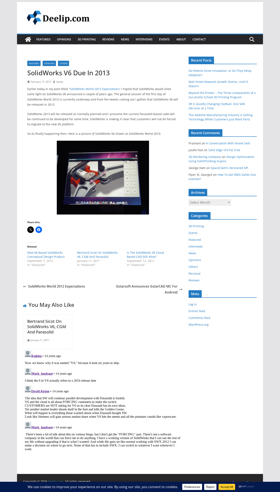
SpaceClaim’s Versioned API (229, 168)
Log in (193, 304)
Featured (43, 39)
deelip (59, 81)
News (125, 39)
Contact (199, 39)
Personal (194, 273)
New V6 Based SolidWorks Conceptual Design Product (46, 255)
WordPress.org (199, 324)
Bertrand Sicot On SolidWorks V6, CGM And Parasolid (97, 255)
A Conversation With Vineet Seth (228, 143)
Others (63, 63)
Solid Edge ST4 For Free (224, 150)
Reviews (108, 39)
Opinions (64, 39)
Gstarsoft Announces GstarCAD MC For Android (147, 289)
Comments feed (199, 318)
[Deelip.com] (28, 39)
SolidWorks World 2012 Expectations (95, 89)
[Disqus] (102, 400)
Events (164, 39)
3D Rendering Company (205, 157)
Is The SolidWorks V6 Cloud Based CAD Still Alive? (145, 255)
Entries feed (197, 311)
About (181, 39)
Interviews (144, 39)
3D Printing (87, 39)
